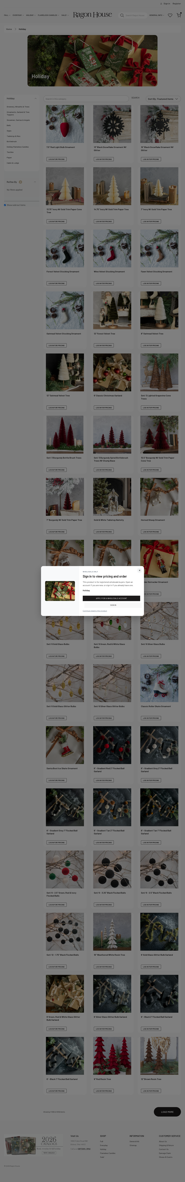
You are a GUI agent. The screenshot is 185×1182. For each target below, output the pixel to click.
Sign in (113, 605)
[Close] (139, 570)
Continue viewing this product (95, 611)
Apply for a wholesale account (111, 598)
